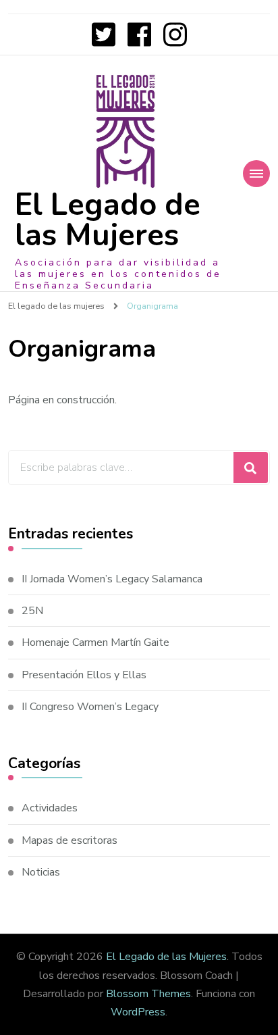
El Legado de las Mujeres (107, 220)
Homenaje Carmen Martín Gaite (95, 642)
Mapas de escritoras (69, 840)
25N (32, 610)
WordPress (138, 1012)
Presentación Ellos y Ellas (84, 674)
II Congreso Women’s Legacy (90, 706)
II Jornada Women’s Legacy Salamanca (112, 579)
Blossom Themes (148, 993)
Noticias (41, 872)
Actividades (50, 808)
